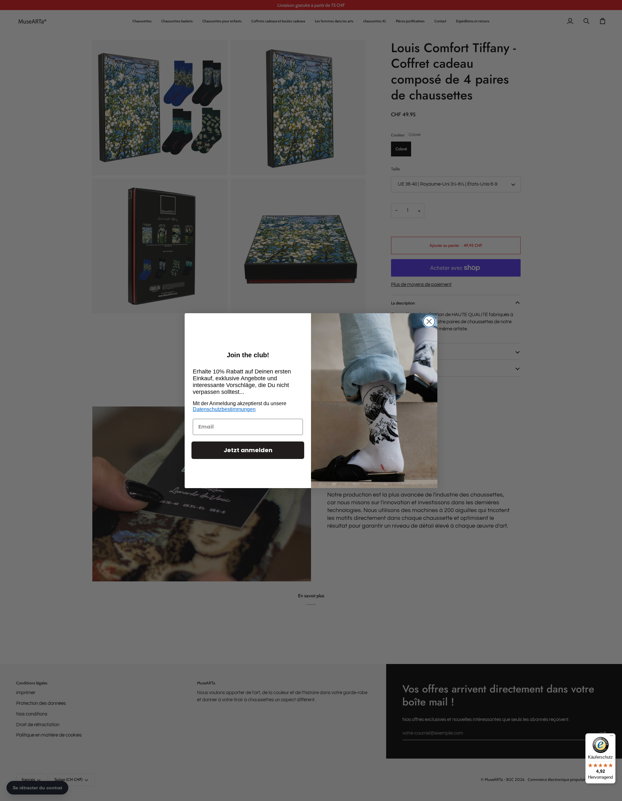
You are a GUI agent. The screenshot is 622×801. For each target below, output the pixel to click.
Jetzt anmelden (248, 450)
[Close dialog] (429, 321)
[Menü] (612, 737)
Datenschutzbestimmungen (224, 409)
